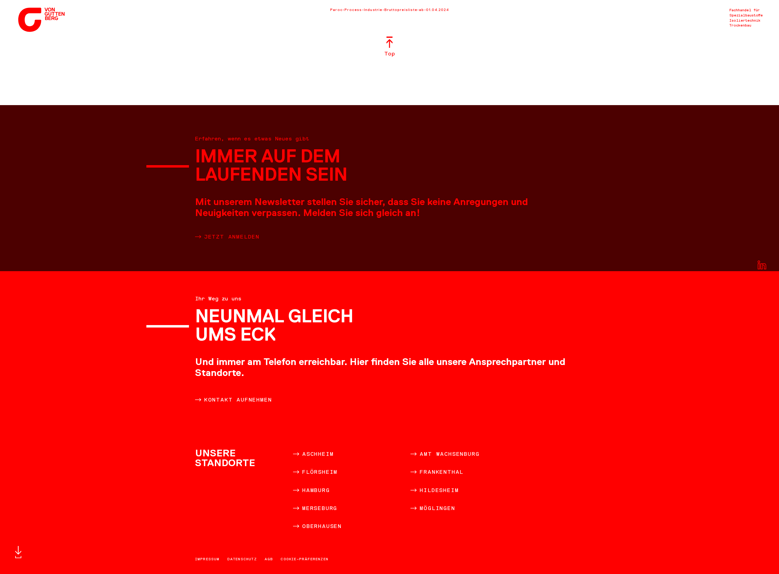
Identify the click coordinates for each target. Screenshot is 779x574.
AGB (268, 559)
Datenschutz (242, 559)
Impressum (207, 559)
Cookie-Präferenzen (304, 559)
